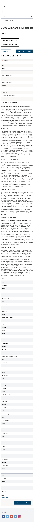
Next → (29, 51)
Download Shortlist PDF (10, 40)
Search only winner (8, 20)
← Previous (21, 51)
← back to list (6, 51)
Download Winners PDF (10, 44)
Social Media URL (5, 498)
